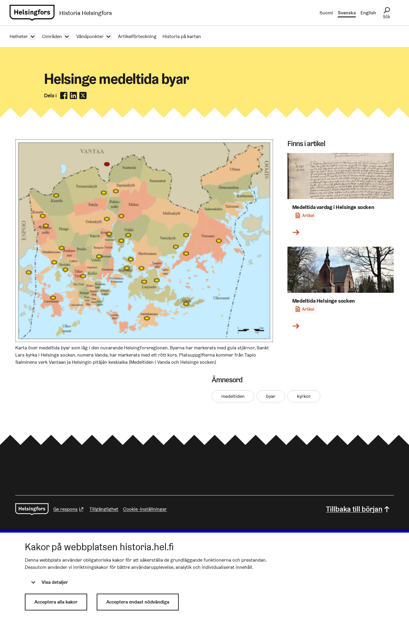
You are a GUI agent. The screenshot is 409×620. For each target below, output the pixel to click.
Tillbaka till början (354, 509)
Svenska (347, 13)
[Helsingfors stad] (32, 509)
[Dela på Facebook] (64, 95)
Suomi (326, 13)
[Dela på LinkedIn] (73, 95)
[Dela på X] (83, 95)
